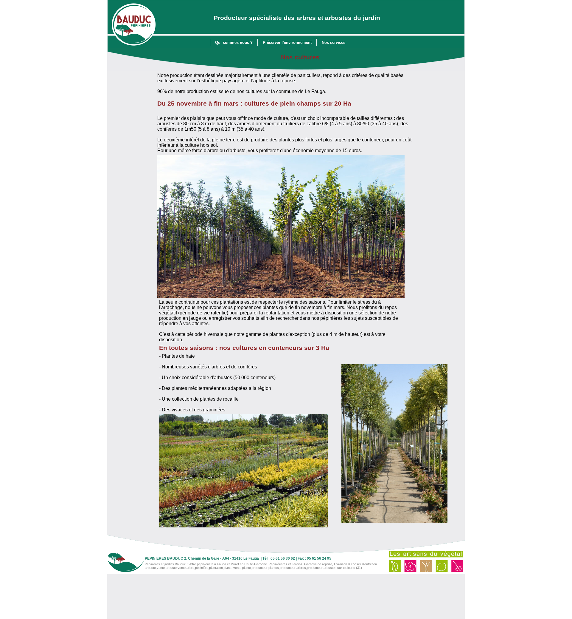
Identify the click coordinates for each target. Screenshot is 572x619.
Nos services (333, 42)
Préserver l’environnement (287, 42)
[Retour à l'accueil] (134, 25)
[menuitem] (234, 42)
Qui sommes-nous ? (234, 42)
